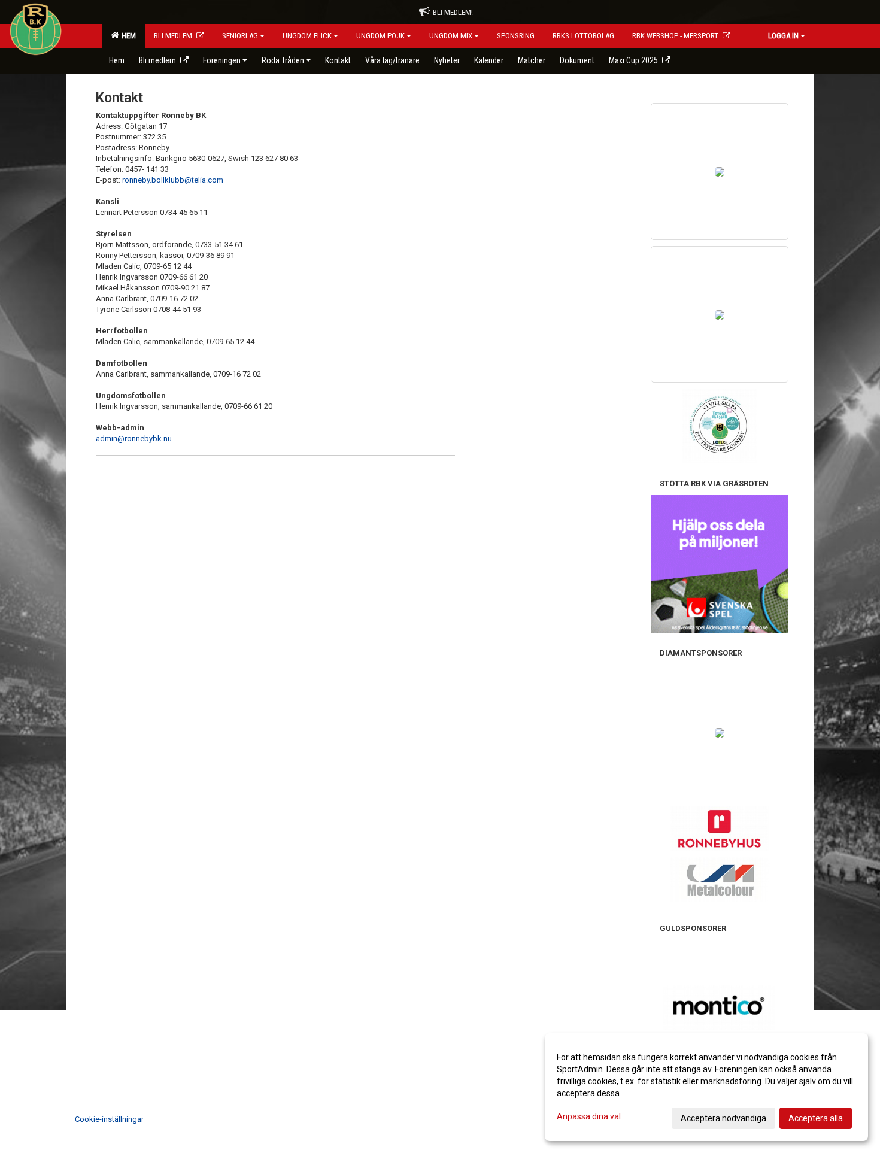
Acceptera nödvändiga (723, 1118)
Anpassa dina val (589, 1116)
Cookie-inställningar (109, 1119)
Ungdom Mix (450, 35)
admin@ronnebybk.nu (134, 438)
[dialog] (706, 1087)
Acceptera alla (815, 1118)
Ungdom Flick (307, 35)
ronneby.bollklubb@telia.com (172, 179)
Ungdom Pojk (380, 35)
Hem (127, 35)
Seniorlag (240, 35)
